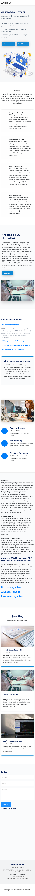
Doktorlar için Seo (11, 587)
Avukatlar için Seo (10, 591)
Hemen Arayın (8, 44)
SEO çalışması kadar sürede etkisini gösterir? (15, 341)
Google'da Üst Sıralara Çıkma (13, 650)
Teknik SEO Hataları (10, 694)
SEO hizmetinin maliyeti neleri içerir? (13, 349)
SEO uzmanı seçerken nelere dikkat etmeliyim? (16, 345)
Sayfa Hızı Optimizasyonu (12, 741)
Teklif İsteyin (22, 44)
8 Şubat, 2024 (8, 744)
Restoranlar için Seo (12, 596)
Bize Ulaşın (7, 273)
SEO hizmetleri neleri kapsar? (10, 324)
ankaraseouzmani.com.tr (20, 878)
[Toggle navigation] (32, 2)
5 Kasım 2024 (8, 652)
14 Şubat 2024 (8, 697)
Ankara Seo (7, 2)
